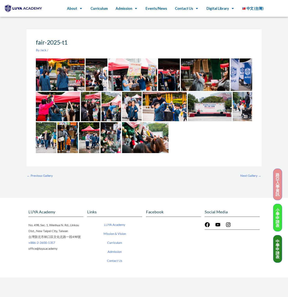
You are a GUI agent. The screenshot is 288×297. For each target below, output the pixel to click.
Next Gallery (250, 175)
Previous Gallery (40, 175)
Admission (115, 251)
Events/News (156, 8)
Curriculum (99, 8)
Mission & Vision (114, 233)
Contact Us (114, 260)
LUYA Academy (114, 224)
